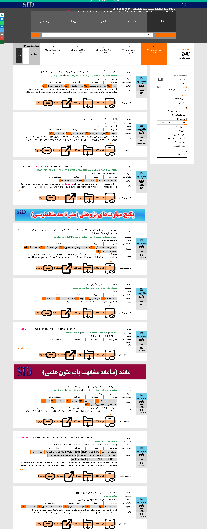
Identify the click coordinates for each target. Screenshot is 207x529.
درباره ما (110, 11)
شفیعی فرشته (110, 496)
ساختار (119, 11)
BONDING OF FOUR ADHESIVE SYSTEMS (51, 166)
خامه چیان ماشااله (73, 75)
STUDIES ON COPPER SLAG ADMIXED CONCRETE (56, 438)
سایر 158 (181, 130)
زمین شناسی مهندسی (107, 78)
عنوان (165, 35)
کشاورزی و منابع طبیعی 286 (172, 122)
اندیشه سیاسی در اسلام (106, 126)
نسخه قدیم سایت (71, 11)
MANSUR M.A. (72, 332)
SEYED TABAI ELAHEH (75, 170)
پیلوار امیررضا (111, 390)
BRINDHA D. (100, 441)
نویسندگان (45, 21)
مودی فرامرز (59, 390)
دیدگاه (114, 291)
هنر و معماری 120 (177, 134)
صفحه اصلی (170, 11)
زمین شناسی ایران (109, 240)
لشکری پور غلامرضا (62, 237)
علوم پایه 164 (179, 126)
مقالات (161, 21)
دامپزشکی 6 (180, 142)
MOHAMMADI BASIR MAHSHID (102, 170)
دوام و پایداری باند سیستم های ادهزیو (96, 492)
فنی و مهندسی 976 (176, 111)
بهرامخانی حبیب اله (92, 75)
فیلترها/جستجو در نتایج (179, 75)
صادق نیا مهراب (110, 122)
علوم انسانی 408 (178, 115)
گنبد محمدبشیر (110, 237)
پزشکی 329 (180, 119)
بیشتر (110, 96)
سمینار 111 (180, 102)
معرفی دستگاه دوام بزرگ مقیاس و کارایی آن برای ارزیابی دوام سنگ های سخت (75, 72)
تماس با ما (101, 11)
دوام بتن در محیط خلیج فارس (101, 284)
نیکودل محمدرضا (109, 75)
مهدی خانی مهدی (74, 390)
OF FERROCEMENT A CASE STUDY (47, 329)
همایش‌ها (150, 11)
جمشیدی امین (57, 75)
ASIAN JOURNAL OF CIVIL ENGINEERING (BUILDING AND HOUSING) (85, 445)
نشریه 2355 (180, 98)
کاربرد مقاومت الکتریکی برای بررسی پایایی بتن (92, 386)
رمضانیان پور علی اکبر (93, 390)
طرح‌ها (141, 11)
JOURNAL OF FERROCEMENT (103, 336)
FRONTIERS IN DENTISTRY (104, 173)
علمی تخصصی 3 (178, 146)
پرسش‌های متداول (86, 11)
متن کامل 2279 (181, 154)
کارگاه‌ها (132, 11)
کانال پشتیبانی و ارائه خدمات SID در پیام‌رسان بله (103, 1)
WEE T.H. (102, 332)
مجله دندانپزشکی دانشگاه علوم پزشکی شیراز (97, 499)
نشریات (159, 11)
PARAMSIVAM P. (89, 332)
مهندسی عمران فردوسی (106, 393)
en (36, 6)
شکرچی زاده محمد (81, 288)
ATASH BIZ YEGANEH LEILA (50, 170)
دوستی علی (112, 288)
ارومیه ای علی (95, 237)
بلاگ (126, 11)
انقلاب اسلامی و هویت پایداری (100, 119)
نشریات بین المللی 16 (175, 138)
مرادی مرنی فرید (98, 288)
